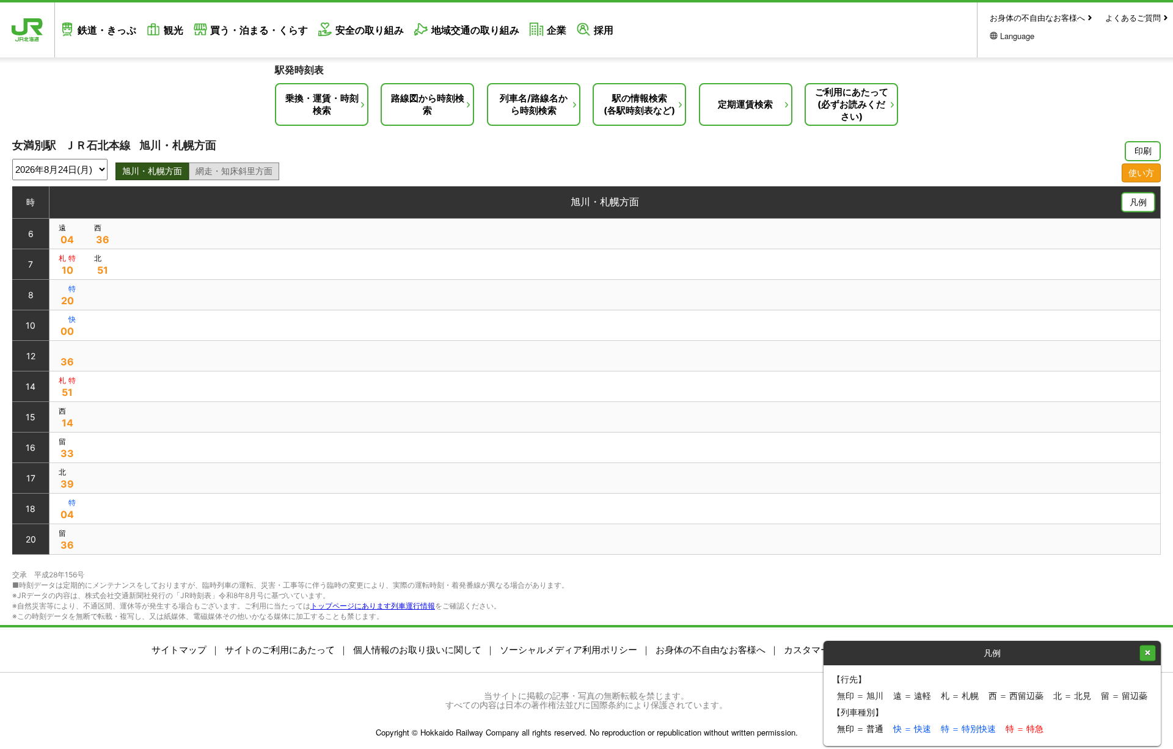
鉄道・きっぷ (107, 30)
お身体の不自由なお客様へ (1037, 17)
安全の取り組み (369, 30)
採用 (603, 30)
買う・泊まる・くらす (259, 30)
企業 (556, 30)
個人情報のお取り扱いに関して (417, 649)
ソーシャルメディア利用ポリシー (568, 649)
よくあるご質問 (1133, 17)
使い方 (1141, 172)
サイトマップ (179, 649)
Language (1017, 36)
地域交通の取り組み (475, 30)
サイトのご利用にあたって (280, 649)
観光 (173, 30)
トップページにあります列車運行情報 (372, 605)
